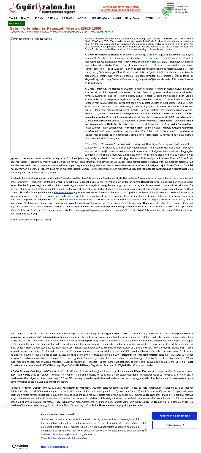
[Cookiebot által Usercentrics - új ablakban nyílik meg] (20, 447)
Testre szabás (173, 424)
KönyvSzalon (132, 18)
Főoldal (12, 18)
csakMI (117, 18)
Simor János (168, 58)
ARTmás (83, 18)
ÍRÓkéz (39, 18)
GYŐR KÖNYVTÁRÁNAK (121, 6)
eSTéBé (149, 18)
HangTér (26, 18)
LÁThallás (67, 18)
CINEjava (53, 18)
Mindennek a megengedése (175, 415)
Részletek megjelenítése (54, 446)
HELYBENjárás (100, 18)
